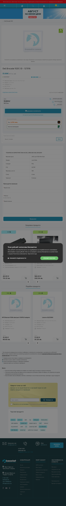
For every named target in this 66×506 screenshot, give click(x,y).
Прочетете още (32, 254)
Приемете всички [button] (49, 258)
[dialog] (33, 253)
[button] (17, 258)
